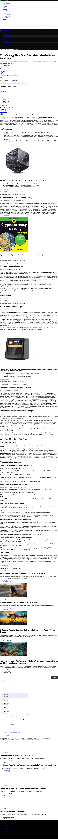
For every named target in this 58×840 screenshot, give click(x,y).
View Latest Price (4, 189)
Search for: (2, 48)
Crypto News (6, 3)
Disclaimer (6, 21)
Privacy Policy (7, 16)
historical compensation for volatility (28, 323)
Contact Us (6, 11)
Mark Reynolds (6, 671)
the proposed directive (46, 423)
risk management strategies (7, 317)
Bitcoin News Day (4, 0)
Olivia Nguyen (6, 639)
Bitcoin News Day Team (8, 608)
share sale (6, 215)
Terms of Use (6, 14)
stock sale (5, 102)
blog (4, 20)
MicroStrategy (6, 101)
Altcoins (5, 4)
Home (4, 13)
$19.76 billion (35, 399)
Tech (4, 7)
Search (15, 49)
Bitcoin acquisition (7, 99)
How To (5, 9)
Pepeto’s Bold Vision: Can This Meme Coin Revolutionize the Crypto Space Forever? (13, 83)
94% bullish (40, 456)
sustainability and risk (36, 279)
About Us (5, 10)
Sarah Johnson (3, 91)
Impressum (6, 17)
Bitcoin (5, 6)
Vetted (5, 32)
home (4, 19)
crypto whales (22, 457)
